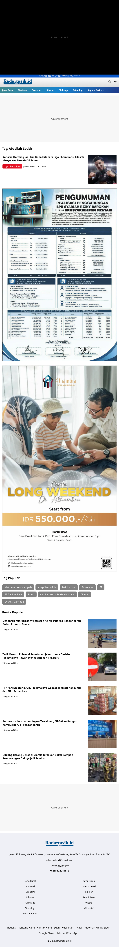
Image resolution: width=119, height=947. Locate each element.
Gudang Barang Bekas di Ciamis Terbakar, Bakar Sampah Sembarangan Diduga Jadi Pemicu (37, 756)
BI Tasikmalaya (13, 594)
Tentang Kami (27, 927)
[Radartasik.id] (17, 82)
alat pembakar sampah (18, 587)
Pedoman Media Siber (97, 927)
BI (101, 587)
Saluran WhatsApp (67, 933)
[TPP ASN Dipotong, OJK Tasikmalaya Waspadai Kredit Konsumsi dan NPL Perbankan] (102, 700)
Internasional (89, 886)
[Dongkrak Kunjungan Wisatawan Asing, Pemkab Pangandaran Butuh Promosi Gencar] (102, 633)
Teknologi (78, 90)
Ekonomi (36, 90)
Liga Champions (12, 166)
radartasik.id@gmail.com (59, 860)
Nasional (22, 90)
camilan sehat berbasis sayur (57, 594)
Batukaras (87, 587)
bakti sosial (68, 587)
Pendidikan (89, 897)
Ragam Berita (95, 90)
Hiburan (50, 90)
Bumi (31, 594)
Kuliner (89, 891)
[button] (96, 90)
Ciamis (84, 594)
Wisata (88, 902)
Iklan (57, 927)
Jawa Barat (8, 90)
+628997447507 (60, 866)
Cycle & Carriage (14, 601)
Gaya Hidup (89, 880)
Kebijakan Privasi (72, 927)
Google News (46, 933)
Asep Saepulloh (47, 587)
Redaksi (11, 927)
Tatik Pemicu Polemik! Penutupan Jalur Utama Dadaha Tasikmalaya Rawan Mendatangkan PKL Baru (36, 656)
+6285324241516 (59, 870)
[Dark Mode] (109, 82)
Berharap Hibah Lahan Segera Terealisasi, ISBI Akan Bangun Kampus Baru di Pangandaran (39, 723)
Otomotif (88, 908)
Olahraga (63, 90)
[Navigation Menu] (115, 82)
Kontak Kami (44, 927)
